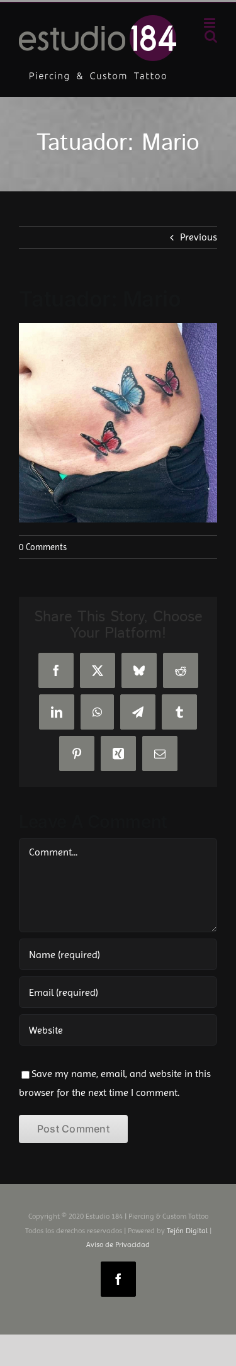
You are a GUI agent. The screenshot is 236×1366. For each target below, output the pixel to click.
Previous (198, 237)
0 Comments (43, 547)
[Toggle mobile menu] (210, 23)
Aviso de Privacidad (118, 1244)
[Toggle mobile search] (211, 36)
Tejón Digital (187, 1230)
